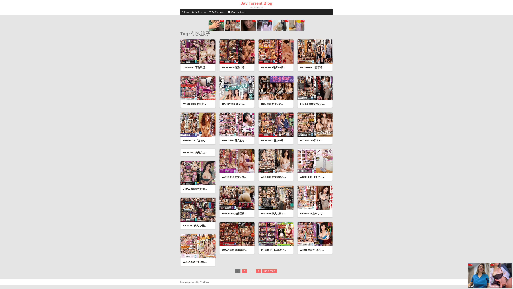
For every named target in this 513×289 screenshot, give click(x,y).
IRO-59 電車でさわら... (312, 104)
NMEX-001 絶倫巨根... (234, 213)
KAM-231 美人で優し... (195, 225)
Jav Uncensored (219, 12)
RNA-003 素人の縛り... (273, 213)
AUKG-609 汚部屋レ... (195, 262)
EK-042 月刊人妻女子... (273, 250)
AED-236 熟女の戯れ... (273, 177)
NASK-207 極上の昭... (273, 140)
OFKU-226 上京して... (312, 213)
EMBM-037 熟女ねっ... (234, 140)
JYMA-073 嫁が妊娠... (195, 189)
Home (186, 12)
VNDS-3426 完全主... (194, 104)
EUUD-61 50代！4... (311, 140)
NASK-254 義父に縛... (234, 67)
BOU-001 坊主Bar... (272, 104)
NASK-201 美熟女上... (195, 152)
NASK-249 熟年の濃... (273, 67)
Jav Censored (200, 12)
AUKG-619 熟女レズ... (234, 177)
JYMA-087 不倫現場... (195, 67)
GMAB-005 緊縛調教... (234, 250)
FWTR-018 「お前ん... (195, 140)
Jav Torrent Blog (256, 3)
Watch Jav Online (238, 12)
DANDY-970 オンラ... (233, 104)
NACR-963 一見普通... (312, 67)
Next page (269, 271)
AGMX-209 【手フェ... (312, 177)
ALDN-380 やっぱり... (312, 250)
